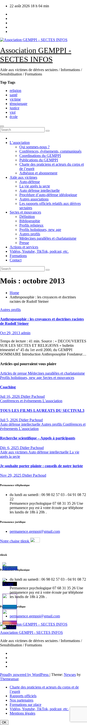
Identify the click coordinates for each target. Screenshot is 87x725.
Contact (16, 260)
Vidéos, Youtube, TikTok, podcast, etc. (39, 251)
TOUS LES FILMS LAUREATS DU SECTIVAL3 (42, 410)
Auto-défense (29, 182)
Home (14, 293)
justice (14, 108)
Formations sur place (25, 705)
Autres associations (34, 199)
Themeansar (9, 679)
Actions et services (24, 247)
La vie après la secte (34, 186)
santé (13, 95)
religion (15, 91)
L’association (20, 143)
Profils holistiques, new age (40, 230)
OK (4, 722)
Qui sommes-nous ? (34, 147)
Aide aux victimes (23, 177)
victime (15, 99)
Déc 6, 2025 (10, 448)
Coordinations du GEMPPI (40, 156)
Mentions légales (22, 713)
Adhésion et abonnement (38, 173)
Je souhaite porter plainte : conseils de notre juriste (41, 466)
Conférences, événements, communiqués (50, 151)
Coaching (8, 387)
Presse (24, 243)
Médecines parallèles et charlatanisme (47, 238)
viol (12, 112)
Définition (27, 217)
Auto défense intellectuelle (39, 190)
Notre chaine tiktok (15, 541)
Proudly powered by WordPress (25, 675)
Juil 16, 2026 (10, 396)
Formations (18, 256)
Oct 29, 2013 (10, 333)
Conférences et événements (21, 401)
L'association (52, 401)
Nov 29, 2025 (11, 475)
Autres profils (29, 234)
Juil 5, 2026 (9, 420)
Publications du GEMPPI (38, 160)
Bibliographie (29, 221)
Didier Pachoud (33, 396)
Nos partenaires (21, 700)
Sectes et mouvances (25, 212)
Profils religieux (31, 225)
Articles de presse (14, 373)
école (14, 117)
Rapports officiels (23, 696)
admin (25, 333)
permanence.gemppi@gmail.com (35, 531)
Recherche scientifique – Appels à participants (37, 438)
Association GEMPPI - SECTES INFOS (35, 55)
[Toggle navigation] (2, 126)
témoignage (18, 104)
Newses (70, 675)
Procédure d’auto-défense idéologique (48, 195)
